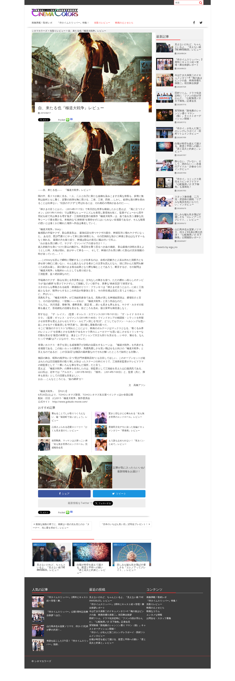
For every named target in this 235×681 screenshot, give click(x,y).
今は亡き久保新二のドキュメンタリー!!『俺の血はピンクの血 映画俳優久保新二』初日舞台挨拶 (188, 79)
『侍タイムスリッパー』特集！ (73, 22)
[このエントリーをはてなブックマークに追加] (71, 119)
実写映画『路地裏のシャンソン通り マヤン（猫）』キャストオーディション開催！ (188, 114)
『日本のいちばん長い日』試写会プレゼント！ (124, 524)
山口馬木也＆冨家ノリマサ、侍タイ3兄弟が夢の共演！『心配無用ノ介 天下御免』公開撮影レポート (188, 233)
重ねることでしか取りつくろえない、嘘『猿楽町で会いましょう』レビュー (69, 417)
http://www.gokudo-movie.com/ (70, 401)
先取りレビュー (102, 22)
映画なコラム (153, 611)
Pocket (61, 119)
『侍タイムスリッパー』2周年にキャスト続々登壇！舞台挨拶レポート (188, 61)
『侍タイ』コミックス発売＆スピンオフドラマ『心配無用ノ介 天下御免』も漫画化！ (188, 182)
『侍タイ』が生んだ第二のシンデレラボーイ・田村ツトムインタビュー (188, 130)
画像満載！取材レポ (42, 22)
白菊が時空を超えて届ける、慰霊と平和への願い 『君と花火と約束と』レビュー (91, 568)
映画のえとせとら (124, 22)
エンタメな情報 (154, 614)
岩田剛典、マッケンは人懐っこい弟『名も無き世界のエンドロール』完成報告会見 (69, 444)
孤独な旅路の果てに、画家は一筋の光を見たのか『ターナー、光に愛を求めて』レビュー (61, 526)
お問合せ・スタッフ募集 (158, 618)
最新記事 (162, 36)
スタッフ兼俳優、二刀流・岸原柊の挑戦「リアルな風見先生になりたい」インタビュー (188, 200)
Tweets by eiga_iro (166, 247)
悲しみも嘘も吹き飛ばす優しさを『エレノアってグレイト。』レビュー (131, 567)
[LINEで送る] (67, 119)
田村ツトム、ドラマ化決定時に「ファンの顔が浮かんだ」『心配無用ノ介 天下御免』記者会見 (188, 96)
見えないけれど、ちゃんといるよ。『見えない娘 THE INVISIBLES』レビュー (51, 567)
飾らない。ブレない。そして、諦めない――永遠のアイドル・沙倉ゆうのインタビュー (188, 165)
